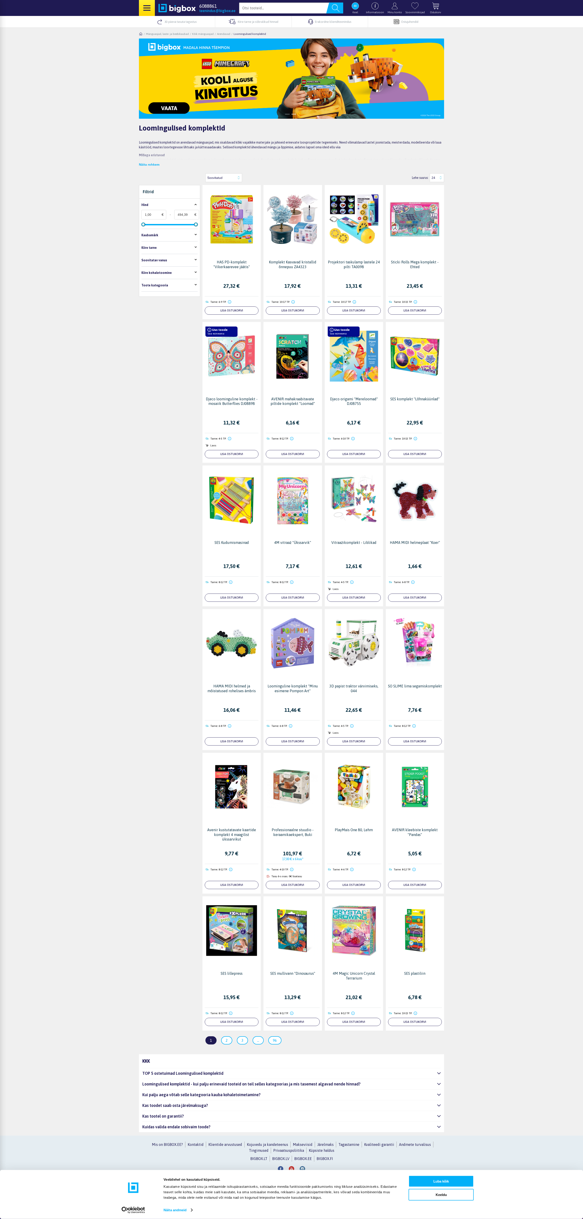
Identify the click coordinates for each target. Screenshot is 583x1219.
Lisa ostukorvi (231, 310)
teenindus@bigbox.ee (217, 11)
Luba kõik (441, 1181)
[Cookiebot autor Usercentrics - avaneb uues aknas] (133, 1210)
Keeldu (441, 1194)
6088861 (208, 6)
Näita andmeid (175, 1210)
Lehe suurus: (420, 178)
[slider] (143, 224)
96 (275, 1040)
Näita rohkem (149, 164)
